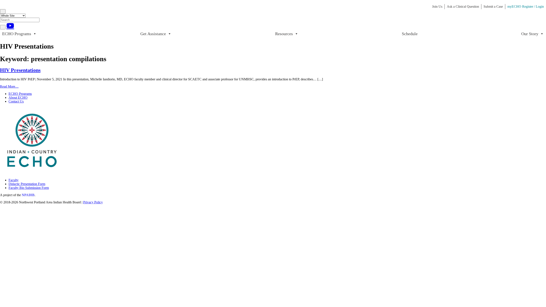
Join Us (437, 6)
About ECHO (18, 97)
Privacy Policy (93, 202)
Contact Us (16, 101)
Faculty (14, 180)
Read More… (9, 86)
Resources (284, 33)
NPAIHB (28, 195)
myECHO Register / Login (525, 6)
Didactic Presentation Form (27, 184)
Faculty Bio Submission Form (29, 188)
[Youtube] (10, 25)
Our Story (529, 33)
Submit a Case (493, 6)
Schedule (410, 33)
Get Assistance (153, 33)
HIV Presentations (20, 70)
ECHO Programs (16, 33)
